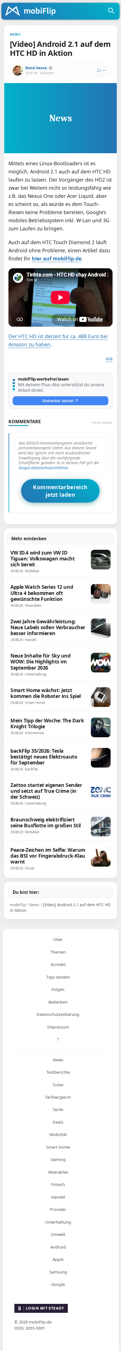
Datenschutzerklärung (58, 1014)
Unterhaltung (58, 1222)
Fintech (58, 1184)
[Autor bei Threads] (50, 68)
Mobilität (58, 1134)
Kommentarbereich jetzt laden (60, 490)
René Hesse (36, 67)
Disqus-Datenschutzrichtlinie (43, 467)
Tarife (58, 1109)
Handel (58, 1197)
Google (58, 1284)
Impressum (58, 1027)
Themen (58, 952)
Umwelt (58, 1234)
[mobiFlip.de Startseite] (32, 11)
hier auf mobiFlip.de (56, 258)
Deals (58, 1122)
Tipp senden (58, 977)
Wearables (58, 1172)
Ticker (58, 1084)
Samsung (58, 1272)
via (109, 358)
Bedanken (58, 1002)
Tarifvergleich (58, 1097)
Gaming (58, 1159)
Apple (58, 1259)
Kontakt (58, 964)
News (58, 1060)
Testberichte (58, 1072)
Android (58, 1247)
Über (58, 939)
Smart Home (58, 1147)
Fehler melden (102, 422)
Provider (58, 1209)
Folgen (57, 989)
